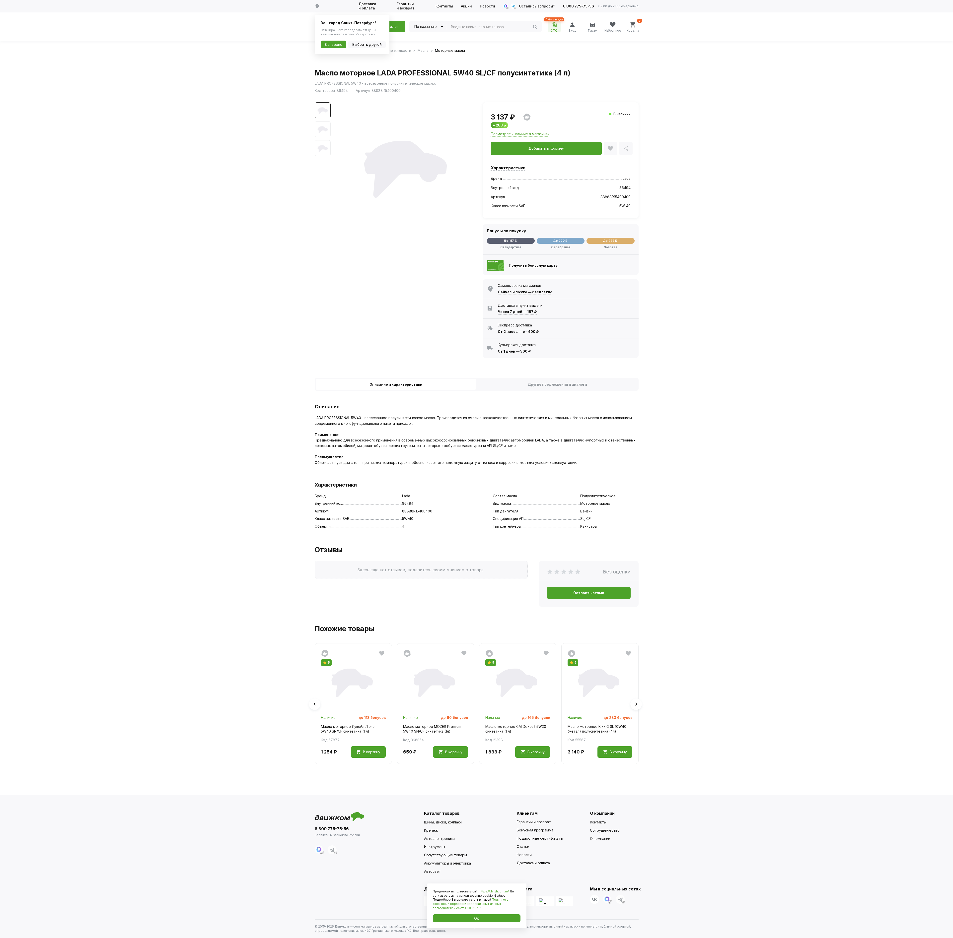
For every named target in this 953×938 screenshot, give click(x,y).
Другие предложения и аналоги (557, 384)
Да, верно (333, 44)
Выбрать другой (367, 44)
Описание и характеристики (395, 384)
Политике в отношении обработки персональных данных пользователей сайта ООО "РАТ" (471, 904)
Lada (627, 178)
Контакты (444, 6)
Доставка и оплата (367, 6)
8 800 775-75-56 (578, 6)
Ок (476, 918)
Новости (487, 6)
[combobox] (492, 27)
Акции (466, 6)
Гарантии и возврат (405, 6)
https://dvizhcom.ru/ (494, 891)
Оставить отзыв (588, 593)
